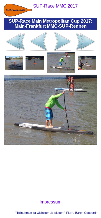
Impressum (50, 202)
